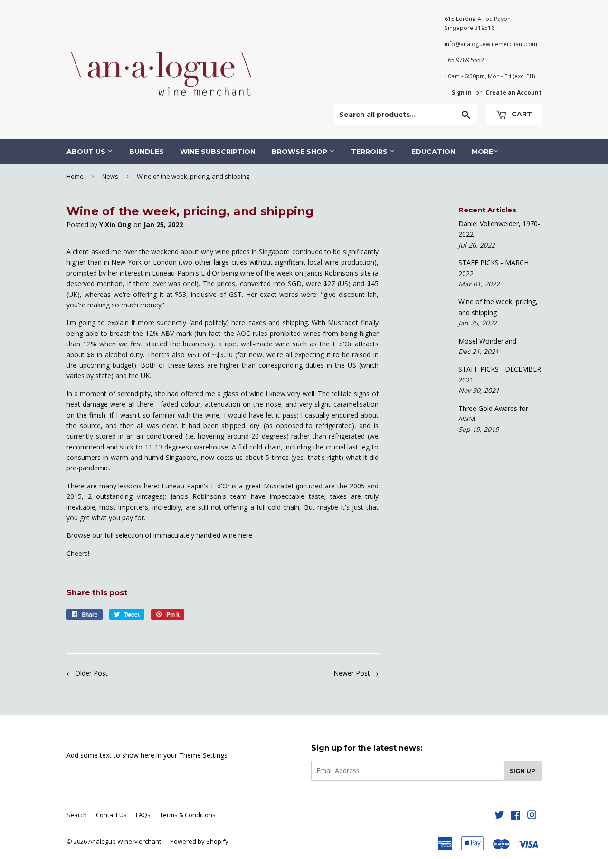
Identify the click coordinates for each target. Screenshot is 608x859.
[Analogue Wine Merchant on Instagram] (532, 816)
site (365, 272)
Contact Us (111, 815)
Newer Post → (356, 673)
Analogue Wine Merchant (124, 841)
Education (433, 151)
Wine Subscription (218, 151)
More (482, 151)
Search (76, 815)
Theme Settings (203, 755)
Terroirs (370, 151)
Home (75, 176)
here (245, 535)
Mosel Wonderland (487, 340)
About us (86, 151)
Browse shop (300, 151)
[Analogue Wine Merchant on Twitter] (499, 816)
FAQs (143, 815)
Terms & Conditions (188, 815)
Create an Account (513, 92)
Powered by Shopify (199, 841)
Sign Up (522, 770)
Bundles (146, 151)
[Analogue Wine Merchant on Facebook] (516, 816)
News (110, 176)
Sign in (462, 92)
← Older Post (87, 673)
